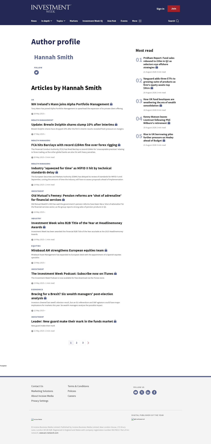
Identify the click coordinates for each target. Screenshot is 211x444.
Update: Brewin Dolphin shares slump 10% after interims (72, 124)
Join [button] (173, 8)
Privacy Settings (39, 401)
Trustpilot (3, 366)
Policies (72, 391)
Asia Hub (111, 20)
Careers (72, 396)
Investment (37, 191)
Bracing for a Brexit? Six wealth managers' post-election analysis (72, 296)
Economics (37, 289)
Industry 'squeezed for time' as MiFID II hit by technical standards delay (71, 170)
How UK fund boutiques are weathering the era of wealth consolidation (159, 102)
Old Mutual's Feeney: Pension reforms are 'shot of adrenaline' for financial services (76, 197)
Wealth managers (40, 140)
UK (32, 99)
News (34, 20)
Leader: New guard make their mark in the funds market (72, 321)
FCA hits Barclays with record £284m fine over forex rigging (74, 145)
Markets (74, 20)
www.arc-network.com (48, 433)
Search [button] (171, 20)
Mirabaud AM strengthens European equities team (67, 250)
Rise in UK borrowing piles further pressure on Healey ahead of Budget (158, 137)
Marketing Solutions (42, 391)
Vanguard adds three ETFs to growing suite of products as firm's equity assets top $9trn (159, 83)
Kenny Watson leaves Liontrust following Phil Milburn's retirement (156, 120)
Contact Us (37, 386)
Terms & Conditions (78, 386)
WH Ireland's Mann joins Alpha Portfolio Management (70, 104)
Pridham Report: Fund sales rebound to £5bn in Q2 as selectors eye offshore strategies (158, 62)
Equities (36, 245)
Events (124, 20)
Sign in (160, 8)
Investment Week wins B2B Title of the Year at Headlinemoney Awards (76, 225)
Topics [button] (60, 20)
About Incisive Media (42, 396)
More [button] (135, 20)
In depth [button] (45, 20)
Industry (36, 218)
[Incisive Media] (36, 419)
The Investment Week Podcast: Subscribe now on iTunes (72, 273)
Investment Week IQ (93, 20)
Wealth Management (42, 120)
